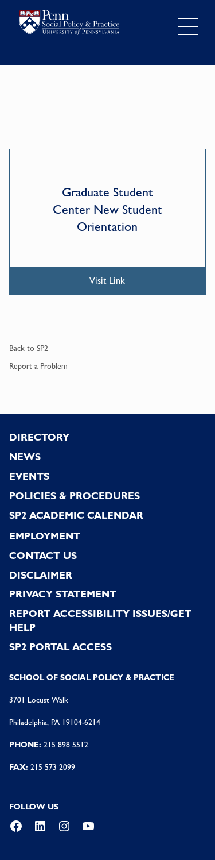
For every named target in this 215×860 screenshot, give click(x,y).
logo (69, 24)
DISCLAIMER (40, 575)
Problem (54, 366)
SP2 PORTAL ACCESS (60, 647)
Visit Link (107, 280)
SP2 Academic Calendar (76, 515)
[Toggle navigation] (188, 26)
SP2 (42, 348)
